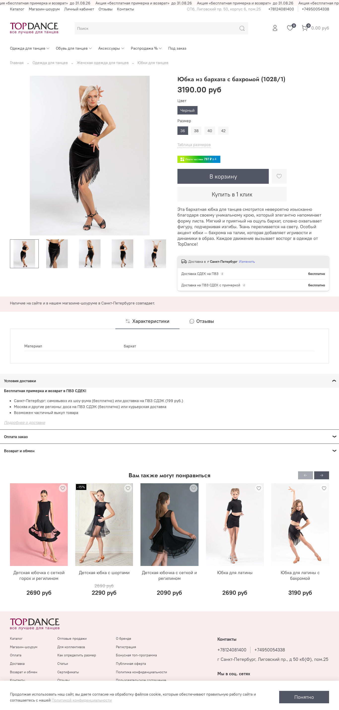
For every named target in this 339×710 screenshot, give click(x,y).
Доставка (17, 663)
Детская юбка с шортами (104, 572)
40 (209, 130)
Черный (187, 110)
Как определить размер (76, 655)
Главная (17, 62)
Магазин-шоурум (44, 8)
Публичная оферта (131, 663)
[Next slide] (162, 156)
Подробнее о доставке (24, 422)
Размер (184, 120)
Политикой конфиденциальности (82, 700)
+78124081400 (281, 8)
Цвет (181, 100)
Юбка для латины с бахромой (300, 575)
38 (196, 130)
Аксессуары (109, 48)
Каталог (17, 8)
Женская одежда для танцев (103, 62)
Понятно (304, 697)
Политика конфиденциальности (141, 672)
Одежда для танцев (27, 48)
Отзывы (105, 8)
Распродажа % (144, 48)
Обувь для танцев (72, 48)
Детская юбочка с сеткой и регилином (169, 575)
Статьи (62, 663)
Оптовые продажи (72, 638)
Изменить (247, 261)
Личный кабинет (79, 8)
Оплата (15, 655)
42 (223, 130)
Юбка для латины (235, 572)
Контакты (125, 8)
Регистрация (126, 647)
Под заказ (177, 48)
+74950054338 (315, 8)
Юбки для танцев (152, 62)
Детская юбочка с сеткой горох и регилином (39, 575)
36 (182, 130)
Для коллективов (71, 647)
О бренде (123, 638)
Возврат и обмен (23, 672)
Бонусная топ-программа (136, 655)
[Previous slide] (18, 156)
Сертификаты (68, 672)
